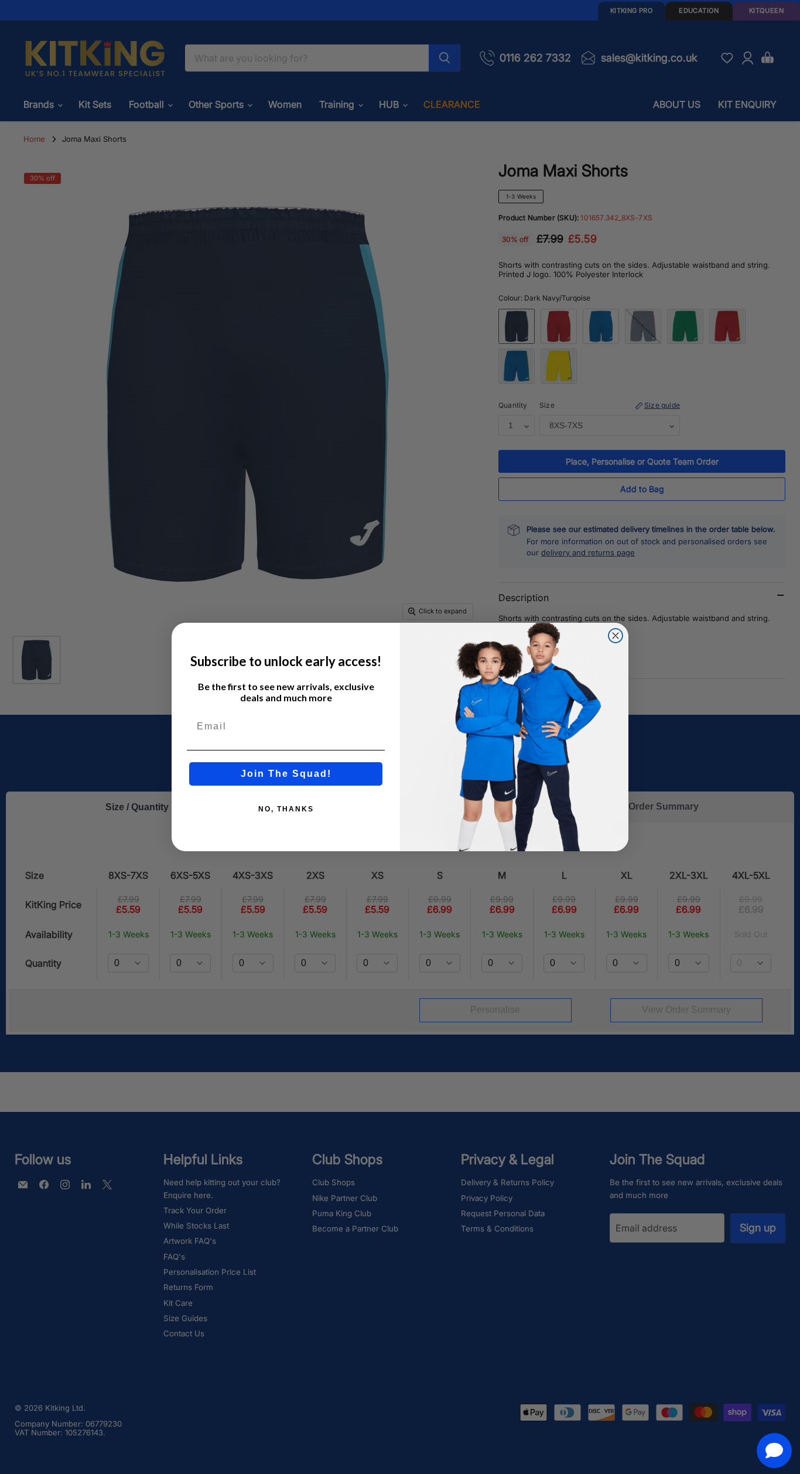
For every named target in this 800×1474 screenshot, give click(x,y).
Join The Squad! (286, 774)
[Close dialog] (615, 636)
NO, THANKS (286, 809)
